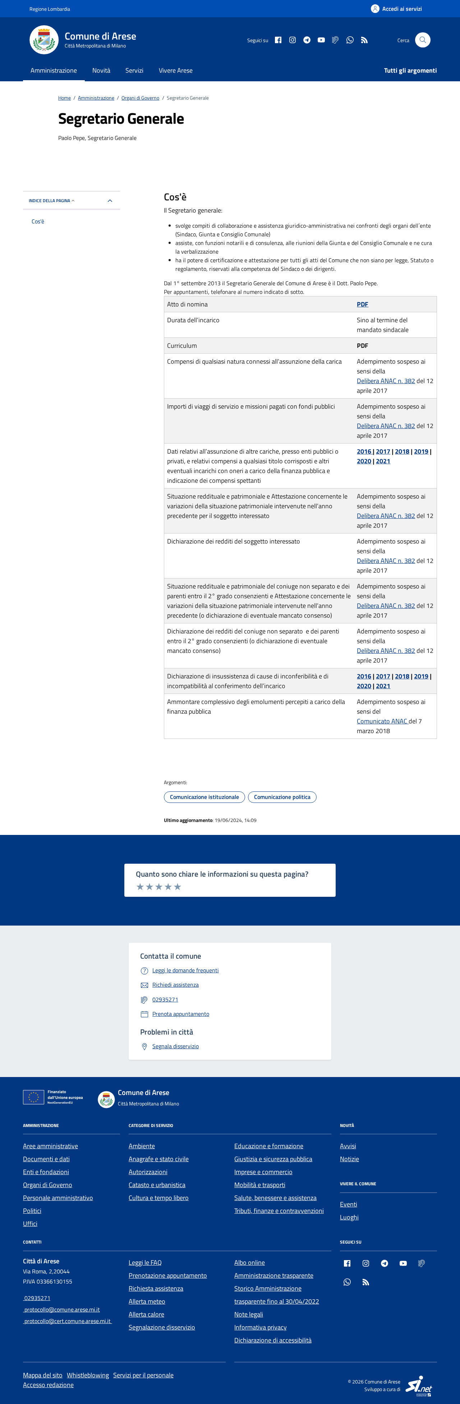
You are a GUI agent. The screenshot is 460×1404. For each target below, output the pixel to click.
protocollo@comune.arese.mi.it (61, 1309)
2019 (421, 451)
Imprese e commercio (263, 1172)
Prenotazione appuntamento (168, 1275)
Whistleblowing (88, 1375)
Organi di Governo (47, 1185)
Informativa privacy (260, 1327)
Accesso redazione (48, 1385)
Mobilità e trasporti (259, 1185)
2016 (365, 451)
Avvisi (348, 1146)
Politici (32, 1211)
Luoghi (349, 1217)
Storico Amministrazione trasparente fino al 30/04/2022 (276, 1294)
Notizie (349, 1159)
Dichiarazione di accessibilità (273, 1340)
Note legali (248, 1314)
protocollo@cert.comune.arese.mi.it (67, 1321)
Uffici (30, 1223)
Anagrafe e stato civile (159, 1159)
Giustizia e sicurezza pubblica (273, 1159)
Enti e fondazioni (46, 1172)
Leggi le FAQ (145, 1262)
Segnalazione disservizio (162, 1327)
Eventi (348, 1204)
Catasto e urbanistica (157, 1185)
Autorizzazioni (148, 1172)
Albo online (249, 1262)
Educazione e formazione (268, 1146)
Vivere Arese (176, 70)
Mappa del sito (43, 1375)
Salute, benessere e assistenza (275, 1198)
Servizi (134, 70)
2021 (383, 461)
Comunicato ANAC (383, 721)
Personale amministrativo (58, 1198)
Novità (101, 70)
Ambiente (142, 1146)
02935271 (36, 1298)
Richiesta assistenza (156, 1288)
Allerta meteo (147, 1301)
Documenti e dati (46, 1159)
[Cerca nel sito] (423, 40)
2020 (364, 461)
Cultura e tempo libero (159, 1198)
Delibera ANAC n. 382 (386, 381)
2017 (383, 451)
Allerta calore (146, 1314)
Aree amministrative (50, 1146)
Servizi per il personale (143, 1375)
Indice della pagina (49, 200)
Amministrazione (54, 70)
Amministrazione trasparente (273, 1275)
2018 (402, 451)
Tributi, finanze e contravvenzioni (279, 1211)
